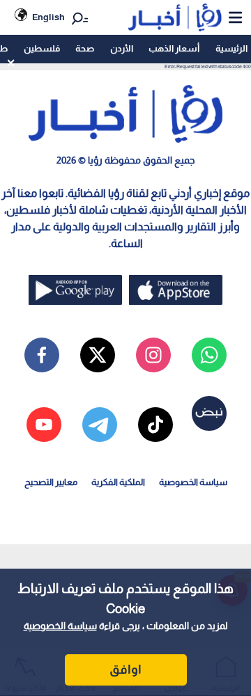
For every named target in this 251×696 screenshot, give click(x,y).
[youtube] (43, 424)
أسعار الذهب (174, 48)
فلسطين (42, 48)
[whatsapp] (209, 355)
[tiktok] (155, 424)
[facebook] (41, 355)
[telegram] (99, 424)
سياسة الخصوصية (60, 625)
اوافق (125, 670)
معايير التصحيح (50, 482)
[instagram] (153, 355)
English (48, 17)
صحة (84, 48)
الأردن (121, 48)
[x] (97, 355)
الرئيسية (231, 48)
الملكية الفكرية (118, 482)
